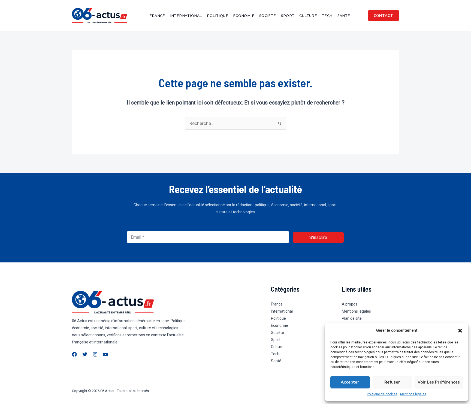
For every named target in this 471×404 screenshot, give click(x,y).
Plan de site (352, 318)
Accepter (350, 382)
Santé (343, 16)
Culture (308, 16)
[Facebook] (74, 354)
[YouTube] (105, 354)
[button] (460, 330)
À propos (349, 304)
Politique (217, 16)
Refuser (392, 382)
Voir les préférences (439, 382)
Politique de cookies (382, 394)
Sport (288, 16)
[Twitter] (84, 354)
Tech (327, 16)
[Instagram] (95, 354)
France (157, 16)
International (186, 16)
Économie (243, 16)
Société (267, 16)
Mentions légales (413, 394)
